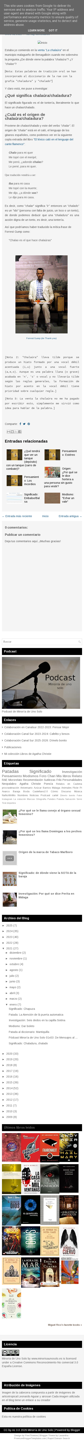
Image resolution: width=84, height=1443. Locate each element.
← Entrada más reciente (17, 516)
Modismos (30, 776)
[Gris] (30, 1254)
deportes (11, 803)
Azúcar (38, 787)
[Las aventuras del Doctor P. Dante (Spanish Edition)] (11, 1283)
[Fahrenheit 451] (49, 1161)
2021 (9, 948)
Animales (66, 787)
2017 (9, 1070)
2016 (9, 1076)
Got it (53, 30)
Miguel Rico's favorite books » (65, 1325)
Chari (51, 776)
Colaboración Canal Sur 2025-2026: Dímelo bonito (35, 740)
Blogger (75, 1430)
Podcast (45, 795)
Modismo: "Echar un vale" (68, 498)
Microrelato (15, 779)
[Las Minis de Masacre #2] (11, 1254)
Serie (79, 799)
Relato (77, 776)
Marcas (31, 799)
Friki (59, 779)
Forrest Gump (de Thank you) (41, 338)
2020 (9, 1053)
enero (13, 1004)
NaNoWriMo (9, 795)
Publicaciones (12, 747)
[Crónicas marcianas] (30, 1161)
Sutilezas (49, 779)
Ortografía (41, 799)
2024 (9, 931)
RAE (4, 779)
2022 (9, 942)
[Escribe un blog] (12, 432)
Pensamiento (12, 776)
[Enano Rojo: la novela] (11, 1160)
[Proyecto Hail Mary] (69, 1161)
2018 (9, 1065)
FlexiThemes (31, 1435)
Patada (60, 799)
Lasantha (63, 1435)
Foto (42, 776)
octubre (14, 964)
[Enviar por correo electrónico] (9, 432)
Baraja (16, 791)
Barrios (47, 787)
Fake (79, 795)
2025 (9, 925)
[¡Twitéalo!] (24, 423)
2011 (9, 1105)
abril (12, 993)
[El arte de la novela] (49, 1224)
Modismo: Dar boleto (21, 1026)
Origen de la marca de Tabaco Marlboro (46, 852)
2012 (9, 1099)
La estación (19, 799)
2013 (9, 1093)
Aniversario (26, 787)
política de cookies (34, 1416)
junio (12, 981)
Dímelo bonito (67, 795)
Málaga (56, 787)
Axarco (6, 791)
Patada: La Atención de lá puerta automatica (36, 1014)
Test (4, 803)
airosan (46, 1396)
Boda (26, 791)
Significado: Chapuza (22, 1008)
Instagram (7, 799)
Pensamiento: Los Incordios (31, 480)
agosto (14, 970)
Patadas (10, 771)
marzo (13, 998)
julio (12, 975)
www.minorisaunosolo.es (46, 1358)
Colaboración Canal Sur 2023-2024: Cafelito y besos (37, 733)
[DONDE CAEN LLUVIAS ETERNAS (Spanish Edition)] (69, 1191)
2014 (9, 1088)
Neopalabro (9, 783)
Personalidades (72, 779)
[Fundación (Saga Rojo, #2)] (49, 1192)
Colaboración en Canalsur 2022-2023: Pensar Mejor (36, 727)
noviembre (16, 958)
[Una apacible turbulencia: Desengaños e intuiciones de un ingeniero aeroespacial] (11, 1193)
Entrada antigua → (70, 516)
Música (78, 791)
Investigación (72, 772)
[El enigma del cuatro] (49, 1285)
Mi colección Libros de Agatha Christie (27, 753)
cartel (55, 795)
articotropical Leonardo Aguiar (20, 1396)
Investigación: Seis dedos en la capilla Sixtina (37, 1020)
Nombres (23, 795)
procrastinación (10, 787)
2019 (9, 1059)
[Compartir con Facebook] (20, 432)
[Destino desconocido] (69, 1283)
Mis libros (63, 776)
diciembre (15, 952)
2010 (9, 1111)
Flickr (76, 787)
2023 (9, 937)
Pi (81, 787)
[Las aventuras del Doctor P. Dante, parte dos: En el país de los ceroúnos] (49, 1255)
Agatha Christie (30, 783)
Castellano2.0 (40, 791)
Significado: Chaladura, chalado (28, 1043)
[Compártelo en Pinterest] (29, 423)
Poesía (48, 783)
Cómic (54, 791)
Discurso (66, 791)
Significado (40, 771)
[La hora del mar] (30, 1286)
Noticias (34, 795)
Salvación (70, 799)
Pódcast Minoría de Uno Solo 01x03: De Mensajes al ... (43, 1037)
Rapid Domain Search (59, 1438)
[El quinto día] (30, 1223)
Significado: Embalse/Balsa (32, 498)
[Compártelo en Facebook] (20, 423)
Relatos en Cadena (69, 784)
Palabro (51, 799)
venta (50, 50)
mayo (13, 987)
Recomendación (33, 779)
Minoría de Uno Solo (40, 1430)
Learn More (36, 30)
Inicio (45, 516)
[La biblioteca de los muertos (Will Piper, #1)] (69, 1223)
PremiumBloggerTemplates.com (30, 1438)
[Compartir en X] (16, 432)
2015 (9, 1082)
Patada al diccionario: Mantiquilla (29, 1031)
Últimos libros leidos (19, 1127)
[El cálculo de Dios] (11, 1224)
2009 (9, 1117)
